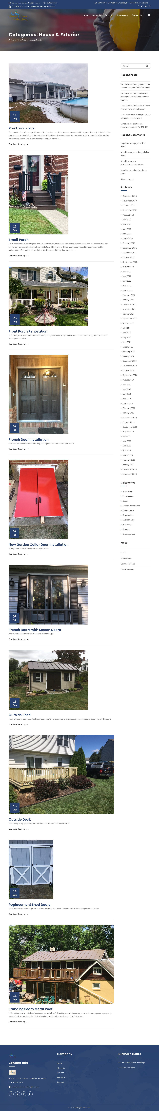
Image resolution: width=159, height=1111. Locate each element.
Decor (125, 501)
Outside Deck (20, 819)
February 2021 (129, 351)
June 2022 (127, 276)
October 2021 (129, 314)
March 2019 (128, 455)
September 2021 (130, 318)
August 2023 (128, 215)
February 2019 (129, 460)
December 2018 (130, 469)
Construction (128, 496)
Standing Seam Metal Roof (30, 1009)
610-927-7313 (17, 1082)
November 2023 (130, 201)
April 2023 (127, 234)
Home (85, 15)
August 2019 (128, 431)
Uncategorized (129, 534)
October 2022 (129, 257)
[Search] (147, 65)
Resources (122, 15)
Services (109, 15)
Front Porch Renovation (28, 331)
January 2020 (128, 413)
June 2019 (127, 441)
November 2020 (130, 366)
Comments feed (128, 564)
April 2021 (127, 342)
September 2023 (130, 210)
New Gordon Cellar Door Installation (38, 544)
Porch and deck (21, 128)
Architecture (128, 491)
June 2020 (127, 389)
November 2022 (130, 252)
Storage (126, 529)
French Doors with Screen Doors (35, 630)
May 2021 (127, 337)
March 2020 (128, 403)
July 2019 (127, 436)
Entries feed (126, 558)
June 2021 (127, 333)
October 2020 (129, 370)
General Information (131, 505)
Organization (128, 515)
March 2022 (128, 290)
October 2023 (129, 205)
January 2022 (128, 300)
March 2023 (128, 238)
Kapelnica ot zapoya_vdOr (132, 143)
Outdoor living (128, 520)
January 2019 (128, 464)
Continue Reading (17, 144)
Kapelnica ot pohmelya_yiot (133, 170)
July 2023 (127, 219)
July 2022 (127, 271)
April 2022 (127, 285)
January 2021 (128, 356)
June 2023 (127, 224)
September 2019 (130, 427)
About (123, 146)
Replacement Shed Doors (30, 904)
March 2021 (128, 347)
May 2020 (127, 394)
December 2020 (130, 361)
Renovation (128, 524)
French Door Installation (29, 439)
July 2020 (127, 384)
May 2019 (127, 446)
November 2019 (130, 417)
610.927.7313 (52, 3)
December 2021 (130, 304)
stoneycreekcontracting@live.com (26, 3)
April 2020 (127, 398)
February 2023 (129, 243)
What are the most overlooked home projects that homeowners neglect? (135, 96)
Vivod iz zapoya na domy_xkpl (134, 152)
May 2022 (127, 281)
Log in (123, 552)
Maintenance (128, 510)
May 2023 (127, 229)
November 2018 (130, 474)
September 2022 (130, 262)
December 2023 (130, 196)
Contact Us (137, 15)
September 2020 (130, 375)
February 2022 (129, 295)
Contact (60, 1082)
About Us (96, 15)
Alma (123, 179)
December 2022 (130, 248)
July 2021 (127, 328)
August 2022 (128, 267)
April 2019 (127, 450)
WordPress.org (127, 569)
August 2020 (128, 380)
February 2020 (129, 408)
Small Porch (18, 240)
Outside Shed (20, 715)
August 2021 (128, 323)
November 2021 (130, 309)
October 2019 (129, 422)
